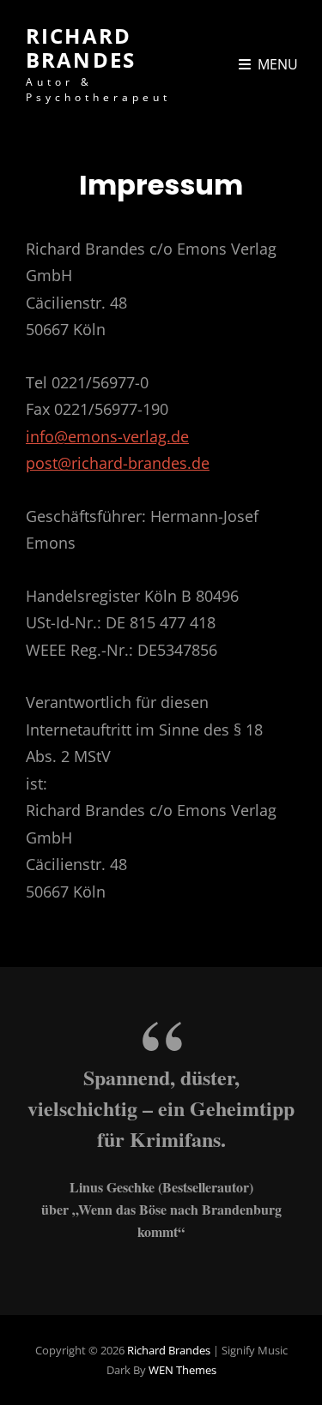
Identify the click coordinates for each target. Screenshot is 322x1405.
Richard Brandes (81, 47)
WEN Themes (182, 1370)
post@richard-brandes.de (118, 463)
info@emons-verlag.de (107, 436)
